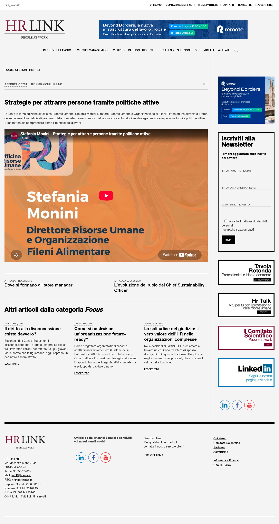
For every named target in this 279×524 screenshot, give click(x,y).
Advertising (220, 452)
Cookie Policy (222, 465)
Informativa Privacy (226, 460)
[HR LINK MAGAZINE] (34, 29)
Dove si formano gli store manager (38, 285)
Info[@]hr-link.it (153, 454)
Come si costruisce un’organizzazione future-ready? (100, 334)
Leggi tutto (11, 364)
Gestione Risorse (28, 70)
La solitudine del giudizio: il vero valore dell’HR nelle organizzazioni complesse (171, 334)
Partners (219, 447)
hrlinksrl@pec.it (22, 479)
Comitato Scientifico (226, 443)
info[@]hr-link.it (21, 475)
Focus (8, 70)
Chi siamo (219, 438)
